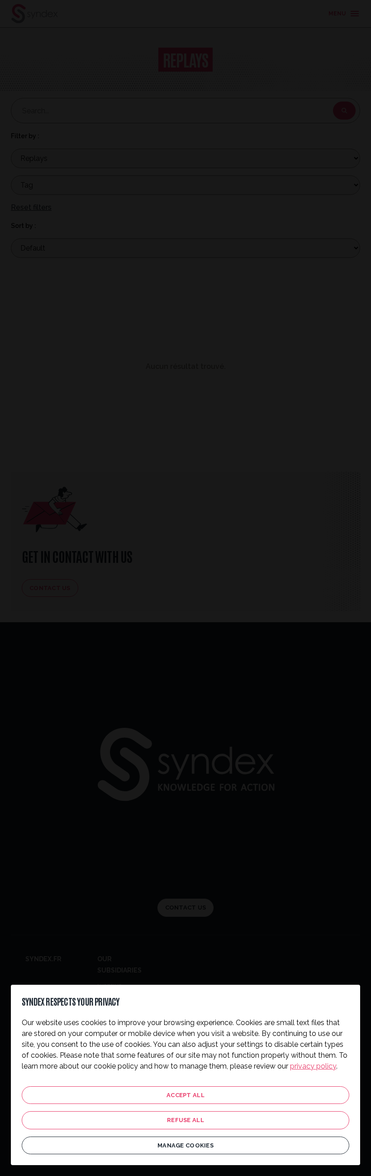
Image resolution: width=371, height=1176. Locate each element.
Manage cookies (185, 1145)
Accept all (185, 1095)
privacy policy (313, 1066)
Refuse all (185, 1120)
